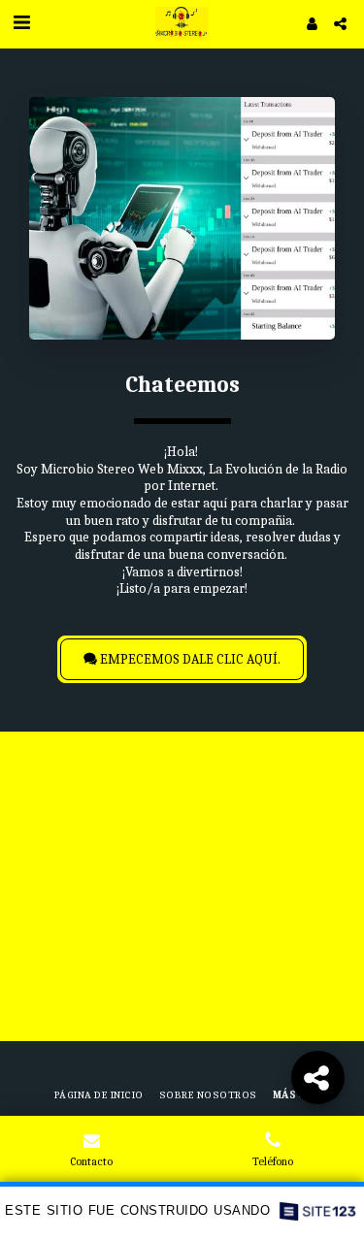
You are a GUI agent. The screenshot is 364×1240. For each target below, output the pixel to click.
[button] (21, 23)
